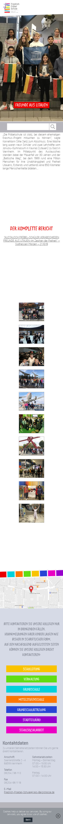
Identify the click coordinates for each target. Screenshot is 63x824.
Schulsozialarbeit (31, 730)
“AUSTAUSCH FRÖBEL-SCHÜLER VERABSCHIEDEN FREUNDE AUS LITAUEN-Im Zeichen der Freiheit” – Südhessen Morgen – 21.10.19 (31, 241)
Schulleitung (31, 669)
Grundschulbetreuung (31, 709)
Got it (28, 820)
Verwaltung (31, 679)
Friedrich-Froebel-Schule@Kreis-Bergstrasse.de (29, 792)
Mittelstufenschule (31, 699)
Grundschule (31, 689)
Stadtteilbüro (31, 720)
